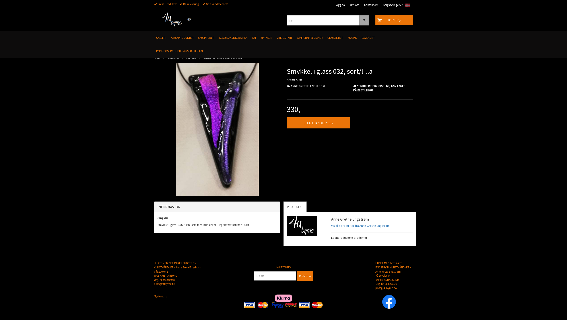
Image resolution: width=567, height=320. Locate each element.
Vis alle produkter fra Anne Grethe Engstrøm (360, 226)
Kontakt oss (371, 5)
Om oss (354, 5)
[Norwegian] (406, 5)
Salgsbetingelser (392, 5)
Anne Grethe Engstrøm (308, 86)
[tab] (217, 207)
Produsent (295, 207)
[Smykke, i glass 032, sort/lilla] (217, 129)
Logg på (340, 5)
